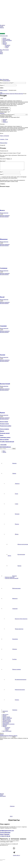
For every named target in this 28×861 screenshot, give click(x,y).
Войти (2, 87)
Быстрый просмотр (4, 216)
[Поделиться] (3, 859)
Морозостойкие (3, 142)
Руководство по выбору (5, 425)
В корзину (2, 116)
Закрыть (2, 734)
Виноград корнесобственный (11, 578)
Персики (17, 524)
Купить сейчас (8, 116)
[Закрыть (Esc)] (4, 859)
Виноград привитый (9, 577)
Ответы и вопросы (4, 429)
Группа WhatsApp (5, 832)
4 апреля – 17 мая (4, 139)
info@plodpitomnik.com (5, 446)
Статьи (1, 26)
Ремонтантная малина (20, 689)
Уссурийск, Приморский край (7, 441)
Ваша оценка (3, 158)
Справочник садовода (5, 437)
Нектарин (17, 513)
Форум (1, 435)
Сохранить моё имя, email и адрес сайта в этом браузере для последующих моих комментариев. (13, 177)
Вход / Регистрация (7, 731)
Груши (16, 493)
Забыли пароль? (3, 90)
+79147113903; (3, 444)
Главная (2, 93)
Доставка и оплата (4, 423)
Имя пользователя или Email (6, 82)
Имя (1, 171)
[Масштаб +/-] (0, 859)
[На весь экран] (1, 859)
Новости (2, 27)
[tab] (15, 119)
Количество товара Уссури (7, 114)
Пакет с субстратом (4, 135)
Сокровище (3, 326)
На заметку (2, 25)
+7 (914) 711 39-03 (5, 836)
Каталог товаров (4, 421)
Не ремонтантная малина (20, 679)
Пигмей (2, 297)
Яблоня (16, 534)
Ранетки (19, 565)
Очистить (2, 113)
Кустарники (6, 93)
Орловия (2, 354)
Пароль (2, 85)
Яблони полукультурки (23, 544)
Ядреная (2, 412)
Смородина (12, 93)
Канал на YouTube (4, 439)
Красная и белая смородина (21, 618)
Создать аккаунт (6, 80)
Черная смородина (19, 93)
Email (1, 174)
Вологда (2, 210)
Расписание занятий (4, 433)
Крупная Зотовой (5, 383)
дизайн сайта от (16, 855)
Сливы (16, 503)
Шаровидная (3, 239)
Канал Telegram (4, 834)
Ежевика (17, 699)
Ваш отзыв (3, 161)
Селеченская (3, 268)
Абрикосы (17, 483)
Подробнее (2, 33)
